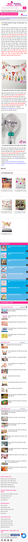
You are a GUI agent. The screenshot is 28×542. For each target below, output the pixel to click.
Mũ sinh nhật (4, 505)
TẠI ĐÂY (16, 158)
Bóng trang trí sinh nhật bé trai (8, 478)
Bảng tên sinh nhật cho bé (14, 287)
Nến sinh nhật (4, 511)
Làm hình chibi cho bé (6, 495)
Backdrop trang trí (5, 527)
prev (2, 205)
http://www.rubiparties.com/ (10, 108)
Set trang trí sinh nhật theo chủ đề (9, 494)
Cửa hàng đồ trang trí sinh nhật (11, 17)
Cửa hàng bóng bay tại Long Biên (15, 273)
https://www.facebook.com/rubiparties (15, 161)
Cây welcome (4, 499)
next (25, 205)
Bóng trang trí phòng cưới (7, 484)
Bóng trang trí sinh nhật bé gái (8, 480)
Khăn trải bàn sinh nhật (6, 523)
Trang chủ (2, 17)
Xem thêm (22, 307)
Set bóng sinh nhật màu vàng (14, 294)
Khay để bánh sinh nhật (6, 521)
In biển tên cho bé (5, 497)
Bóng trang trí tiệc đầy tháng (8, 486)
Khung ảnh (3, 513)
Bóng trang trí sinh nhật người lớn (9, 482)
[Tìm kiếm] (24, 8)
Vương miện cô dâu (5, 519)
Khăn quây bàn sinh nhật (7, 525)
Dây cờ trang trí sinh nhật (7, 509)
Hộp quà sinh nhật (5, 507)
